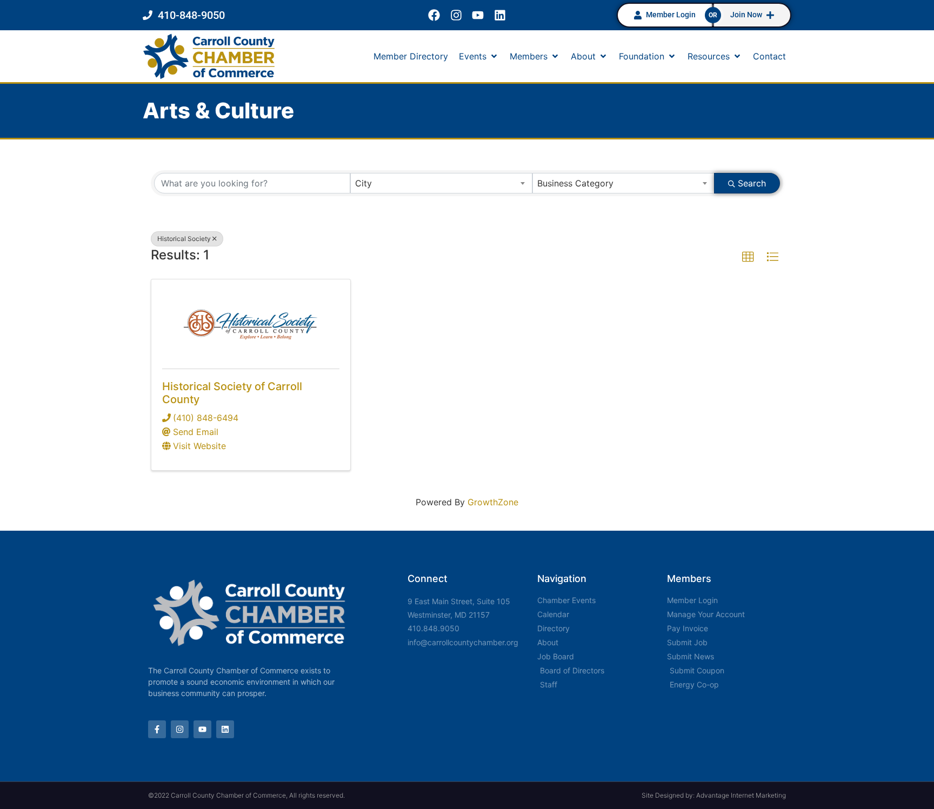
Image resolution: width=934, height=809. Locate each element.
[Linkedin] (500, 15)
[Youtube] (478, 15)
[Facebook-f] (157, 729)
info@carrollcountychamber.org (463, 642)
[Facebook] (433, 15)
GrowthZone (493, 502)
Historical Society (184, 239)
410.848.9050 (433, 628)
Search (752, 183)
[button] (478, 56)
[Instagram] (456, 15)
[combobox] (441, 183)
